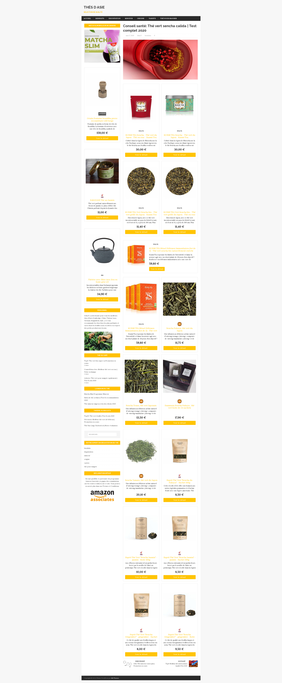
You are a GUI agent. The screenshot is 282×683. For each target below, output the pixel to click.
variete (152, 18)
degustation (114, 18)
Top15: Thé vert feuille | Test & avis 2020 (99, 416)
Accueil (87, 18)
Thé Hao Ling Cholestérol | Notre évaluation (100, 426)
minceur (129, 18)
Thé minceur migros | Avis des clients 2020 (100, 404)
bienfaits (100, 18)
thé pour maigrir (168, 18)
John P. (139, 36)
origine (140, 18)
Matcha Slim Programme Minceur (96, 394)
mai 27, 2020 (130, 36)
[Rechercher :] (102, 434)
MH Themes (115, 678)
